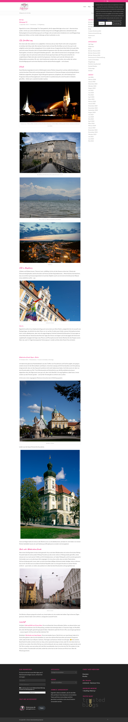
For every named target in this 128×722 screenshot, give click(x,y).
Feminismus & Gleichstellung (96, 57)
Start (89, 37)
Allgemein (91, 46)
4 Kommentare (32, 359)
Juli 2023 (90, 136)
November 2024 (93, 108)
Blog (89, 29)
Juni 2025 (91, 92)
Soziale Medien (92, 66)
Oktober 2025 (92, 86)
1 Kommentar (33, 24)
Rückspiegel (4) (23, 22)
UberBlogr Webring (89, 691)
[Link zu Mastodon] (103, 1)
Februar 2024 (92, 125)
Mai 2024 (91, 119)
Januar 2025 (91, 103)
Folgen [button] (42, 708)
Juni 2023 (91, 139)
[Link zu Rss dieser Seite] (108, 1)
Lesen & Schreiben (43, 359)
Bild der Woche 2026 (94, 55)
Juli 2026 (90, 77)
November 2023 (93, 132)
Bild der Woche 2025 (94, 53)
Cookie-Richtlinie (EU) (94, 31)
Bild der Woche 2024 (94, 51)
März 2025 (91, 99)
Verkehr (90, 70)
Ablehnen (109, 23)
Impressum (91, 35)
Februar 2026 (92, 79)
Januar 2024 (91, 128)
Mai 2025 (91, 95)
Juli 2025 (90, 90)
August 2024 (92, 112)
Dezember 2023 (92, 130)
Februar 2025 (92, 101)
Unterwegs (51, 359)
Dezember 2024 (92, 106)
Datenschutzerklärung (94, 33)
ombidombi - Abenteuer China (91, 683)
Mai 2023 (91, 141)
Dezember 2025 (92, 84)
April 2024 (91, 121)
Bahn (89, 48)
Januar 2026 (91, 81)
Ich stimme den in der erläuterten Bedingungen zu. (32, 688)
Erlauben (102, 23)
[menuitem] (84, 6)
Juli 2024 (90, 114)
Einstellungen (117, 23)
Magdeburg (41, 24)
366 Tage (90, 44)
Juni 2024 (91, 117)
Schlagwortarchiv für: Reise (24, 13)
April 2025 (91, 97)
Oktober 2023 (92, 134)
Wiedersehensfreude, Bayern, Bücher (29, 357)
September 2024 (93, 110)
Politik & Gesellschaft (94, 64)
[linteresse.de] (24, 6)
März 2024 (91, 123)
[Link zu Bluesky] (105, 1)
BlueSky (85, 676)
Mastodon (86, 674)
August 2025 (92, 88)
